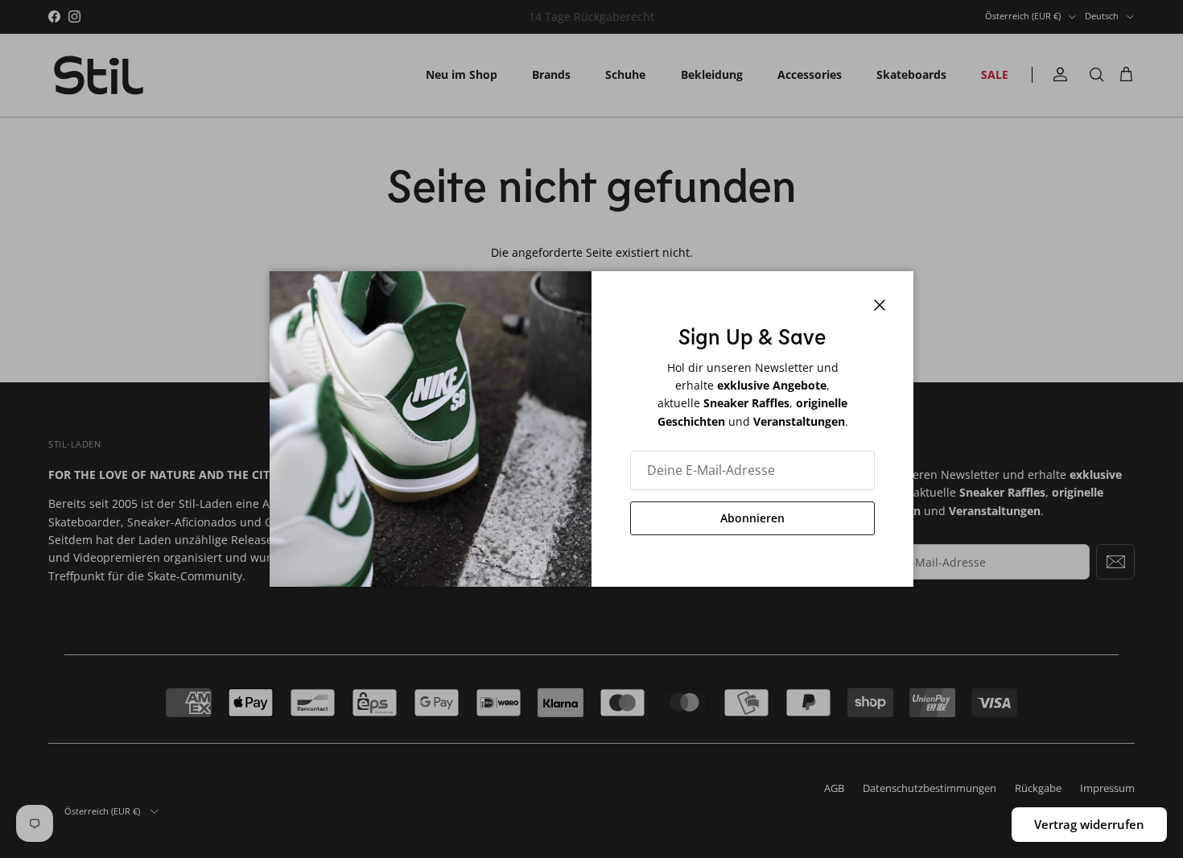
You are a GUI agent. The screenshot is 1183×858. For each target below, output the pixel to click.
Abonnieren (752, 518)
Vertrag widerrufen (1089, 824)
